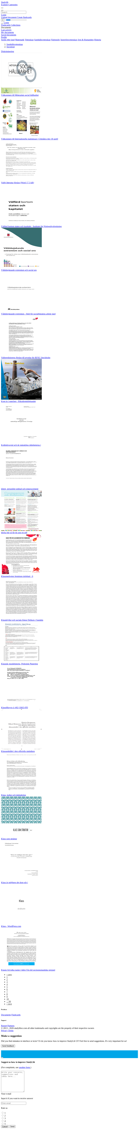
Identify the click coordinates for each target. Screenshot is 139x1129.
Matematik (19, 40)
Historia (97, 40)
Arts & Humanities (86, 40)
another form (25, 1067)
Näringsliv (55, 40)
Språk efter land (8, 40)
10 (8, 999)
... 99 (9, 1001)
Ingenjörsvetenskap (69, 40)
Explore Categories (9, 5)
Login (3, 15)
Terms (10, 1030)
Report (4, 1026)
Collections (15, 25)
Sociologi (11, 47)
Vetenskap (29, 40)
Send (12, 1126)
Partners (10, 1026)
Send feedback (8, 1046)
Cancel (5, 1126)
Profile (4, 37)
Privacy (4, 1030)
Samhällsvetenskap (42, 40)
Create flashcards (24, 17)
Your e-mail (6, 1094)
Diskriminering (7, 51)
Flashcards (6, 25)
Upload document (9, 17)
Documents (6, 1015)
